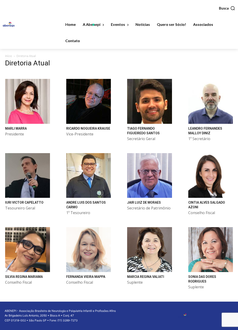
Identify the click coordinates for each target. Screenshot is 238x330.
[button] (227, 8)
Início (8, 56)
